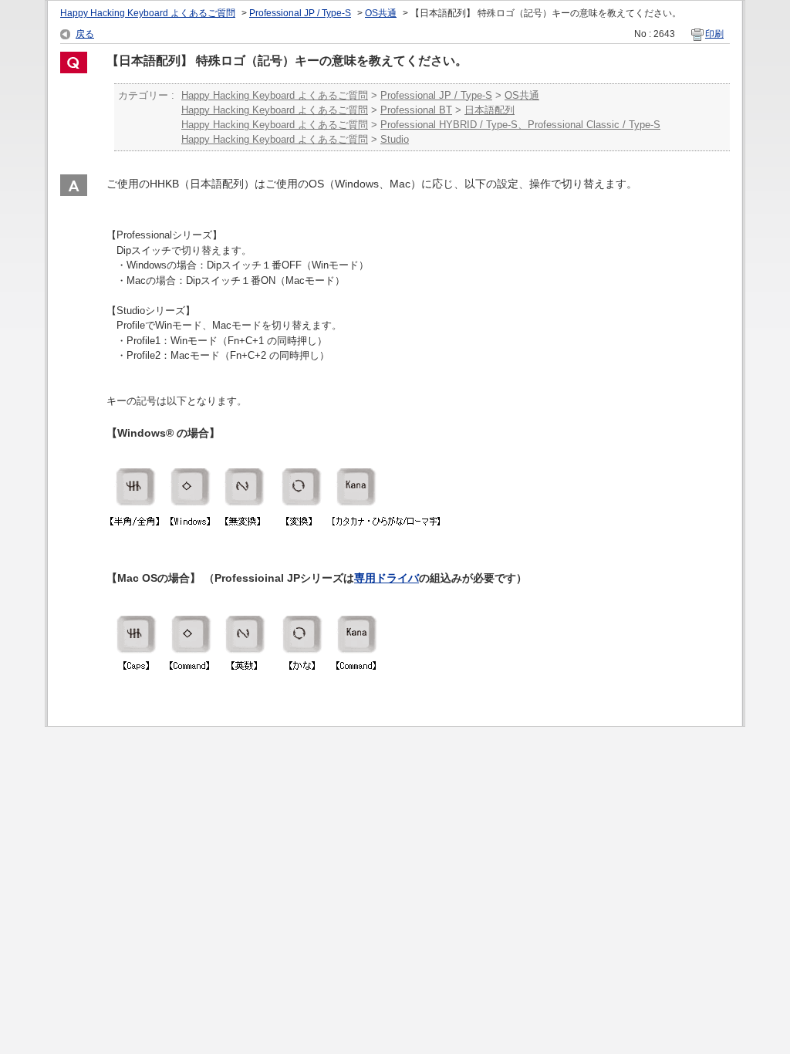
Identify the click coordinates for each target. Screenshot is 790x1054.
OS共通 (381, 13)
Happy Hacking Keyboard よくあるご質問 (147, 13)
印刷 (714, 34)
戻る (85, 34)
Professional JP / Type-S (300, 13)
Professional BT (416, 110)
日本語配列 (489, 110)
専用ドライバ (386, 578)
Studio (394, 139)
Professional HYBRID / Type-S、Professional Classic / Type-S (520, 124)
